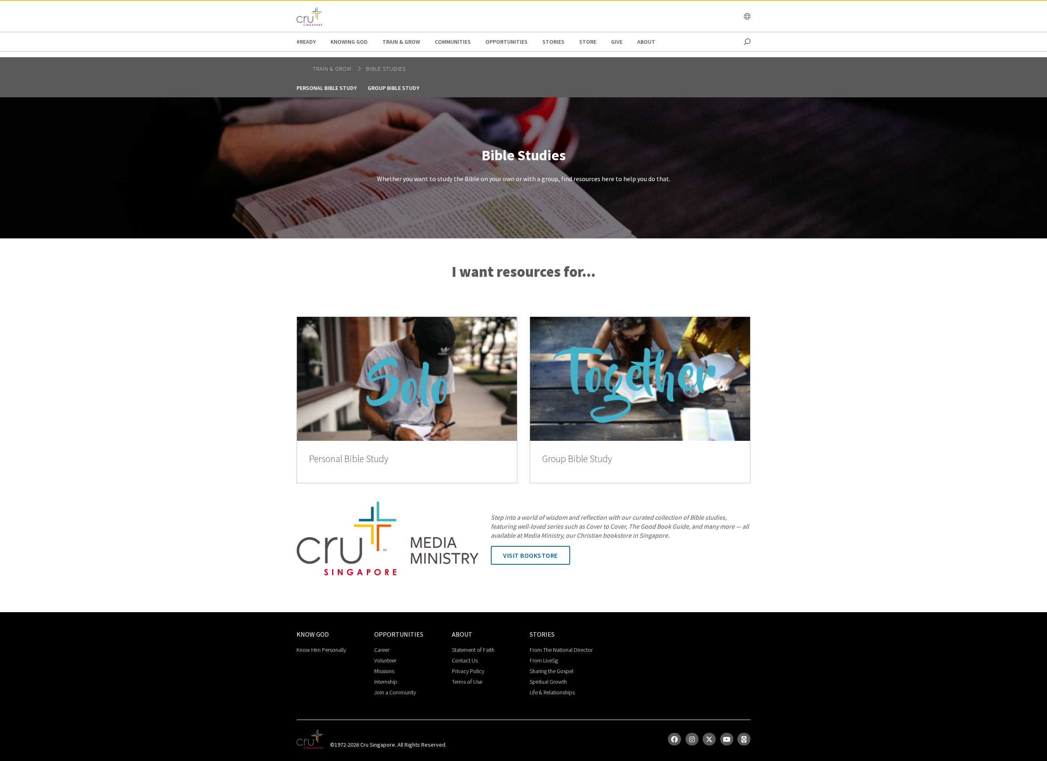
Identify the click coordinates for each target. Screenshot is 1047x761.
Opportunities (506, 41)
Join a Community (395, 692)
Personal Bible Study (327, 88)
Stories (553, 41)
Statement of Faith (473, 649)
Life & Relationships (552, 692)
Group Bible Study (393, 88)
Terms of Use (467, 681)
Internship (385, 681)
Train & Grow (401, 41)
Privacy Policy (468, 671)
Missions (384, 671)
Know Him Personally (321, 649)
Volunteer (385, 660)
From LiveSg (544, 660)
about (646, 41)
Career (381, 649)
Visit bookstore (530, 555)
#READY (306, 41)
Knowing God (349, 41)
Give (616, 41)
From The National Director (561, 649)
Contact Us (465, 660)
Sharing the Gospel (551, 671)
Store (587, 41)
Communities (453, 41)
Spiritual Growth (548, 681)
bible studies (386, 68)
